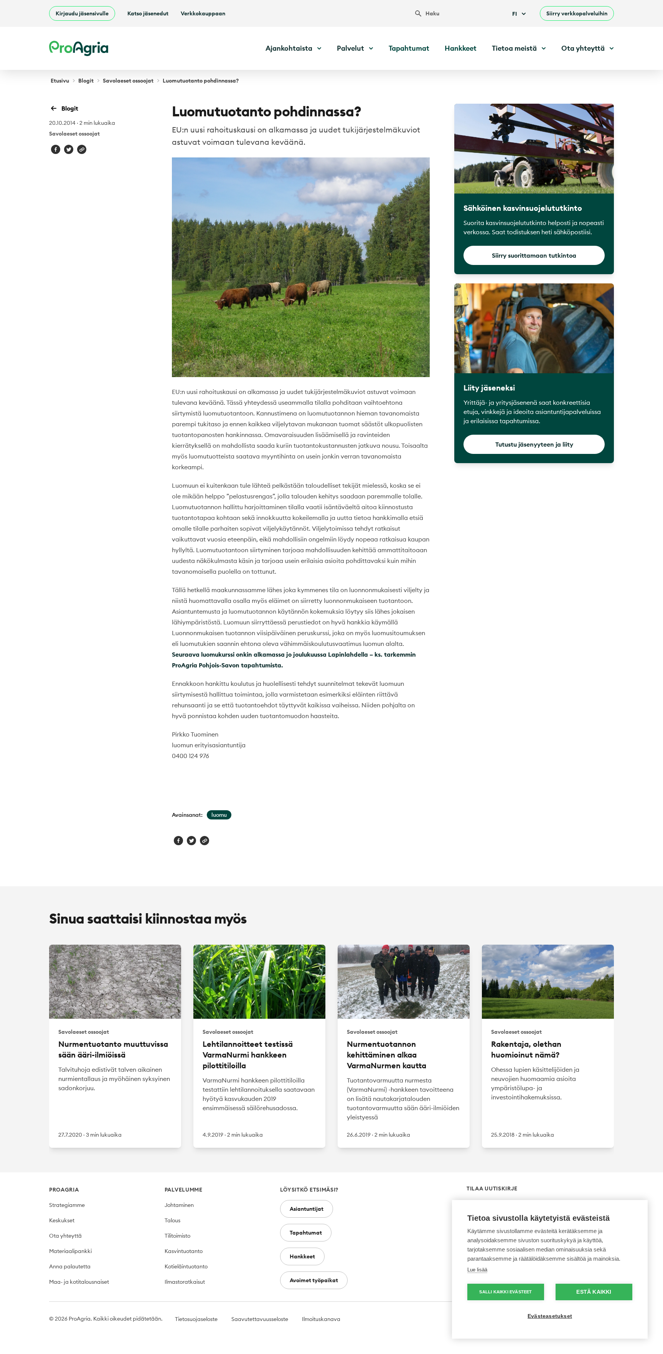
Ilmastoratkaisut (185, 1281)
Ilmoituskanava (321, 1319)
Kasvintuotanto (184, 1251)
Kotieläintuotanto (186, 1266)
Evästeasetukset (550, 1316)
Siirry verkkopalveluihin (576, 13)
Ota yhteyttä (65, 1235)
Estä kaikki (593, 1292)
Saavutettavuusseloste (259, 1319)
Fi (514, 13)
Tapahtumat (409, 48)
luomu (219, 814)
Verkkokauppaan (203, 13)
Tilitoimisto (177, 1235)
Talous (172, 1220)
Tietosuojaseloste (196, 1319)
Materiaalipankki (70, 1251)
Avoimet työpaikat (314, 1280)
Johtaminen (179, 1205)
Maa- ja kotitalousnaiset (79, 1281)
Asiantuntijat (306, 1208)
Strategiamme (67, 1205)
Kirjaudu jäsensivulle (82, 13)
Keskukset (61, 1220)
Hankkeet (461, 48)
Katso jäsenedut (147, 13)
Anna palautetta (70, 1266)
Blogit (86, 80)
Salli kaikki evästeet (505, 1291)
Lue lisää (477, 1270)
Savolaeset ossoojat (128, 80)
